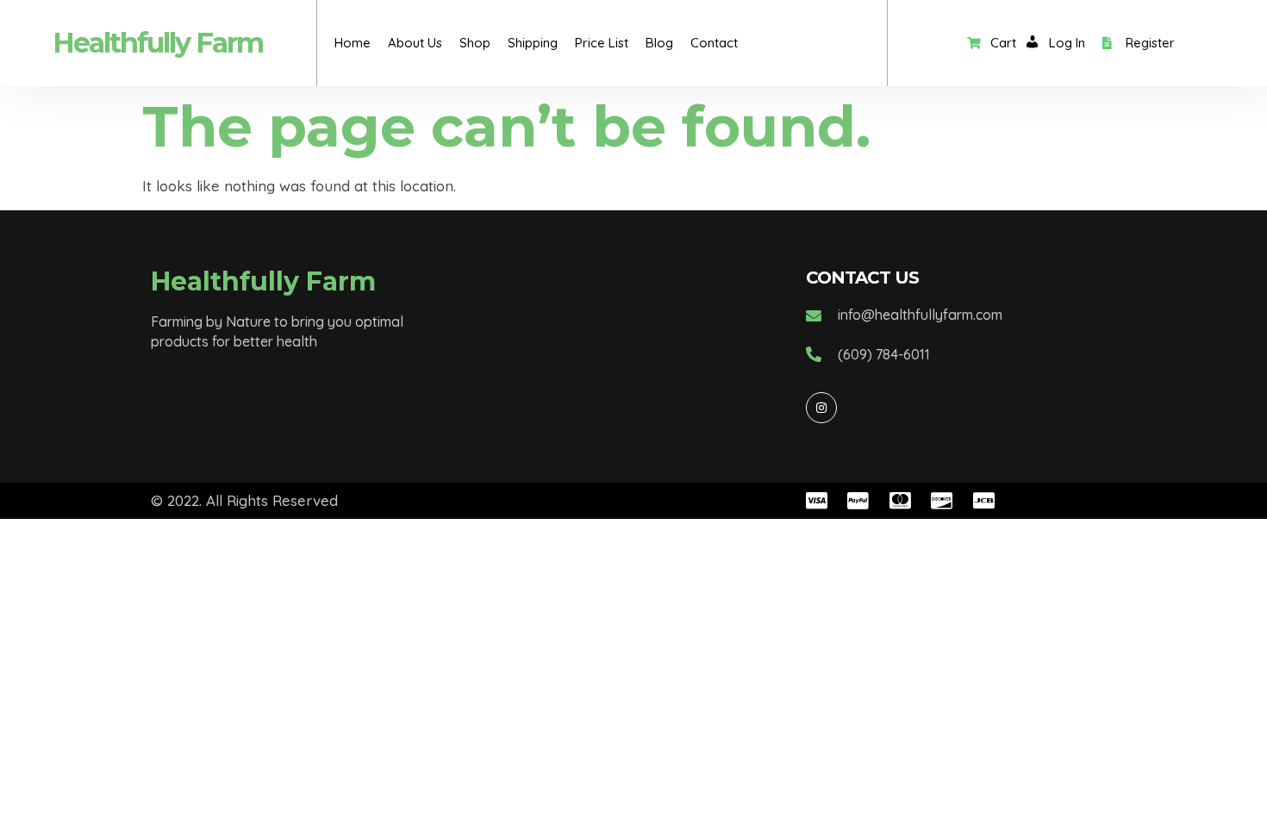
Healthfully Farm (158, 42)
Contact (714, 42)
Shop (474, 42)
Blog (659, 42)
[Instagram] (821, 407)
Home (352, 42)
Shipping (533, 42)
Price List (601, 42)
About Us (415, 42)
